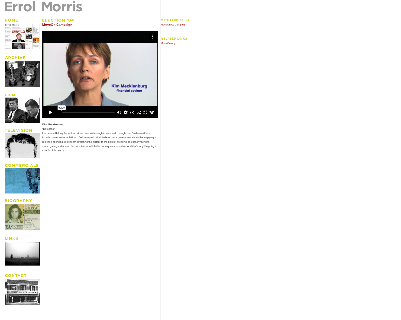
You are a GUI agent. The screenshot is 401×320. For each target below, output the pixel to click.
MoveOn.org (168, 43)
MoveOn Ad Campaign (173, 24)
